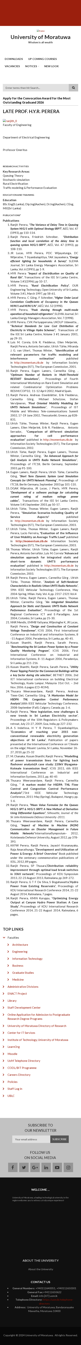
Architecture (20, 944)
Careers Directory (19, 1074)
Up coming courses (42, 58)
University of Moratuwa (40, 37)
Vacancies (12, 66)
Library (12, 1000)
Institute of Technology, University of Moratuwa (38, 1039)
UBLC (11, 1095)
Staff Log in (15, 1088)
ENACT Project (17, 993)
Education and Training (18, 194)
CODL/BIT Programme (22, 1067)
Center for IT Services (21, 1032)
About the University (40, 1269)
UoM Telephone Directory (24, 1060)
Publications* (12, 215)
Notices (31, 66)
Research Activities (16, 166)
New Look (51, 66)
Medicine (18, 979)
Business (17, 965)
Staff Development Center (24, 1007)
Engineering (20, 951)
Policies (13, 1081)
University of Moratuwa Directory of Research (37, 1025)
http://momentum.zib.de (28, 362)
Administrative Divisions (23, 986)
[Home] (40, 30)
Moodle (12, 1053)
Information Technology (27, 958)
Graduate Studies (23, 972)
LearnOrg (14, 1046)
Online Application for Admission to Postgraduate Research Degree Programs (39, 1017)
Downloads (14, 58)
